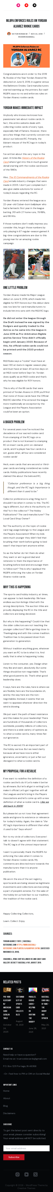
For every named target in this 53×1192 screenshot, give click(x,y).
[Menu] (48, 5)
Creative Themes (26, 1188)
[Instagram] (18, 5)
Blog (5, 1105)
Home (6, 1090)
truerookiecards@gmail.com (31, 1058)
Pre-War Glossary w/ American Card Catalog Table (7, 1007)
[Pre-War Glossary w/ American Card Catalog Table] (7, 990)
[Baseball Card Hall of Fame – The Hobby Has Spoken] (46, 990)
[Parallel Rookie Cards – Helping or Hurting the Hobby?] (33, 990)
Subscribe (13, 1157)
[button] (14, 264)
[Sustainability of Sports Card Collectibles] (20, 990)
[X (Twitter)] (34, 5)
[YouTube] (26, 5)
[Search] (4, 5)
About (6, 1098)
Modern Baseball (26, 37)
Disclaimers (9, 1113)
